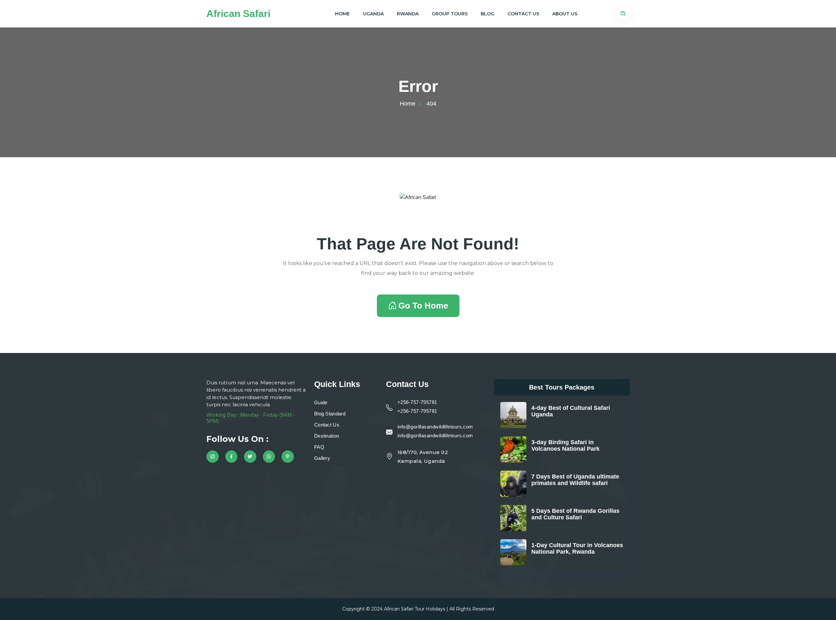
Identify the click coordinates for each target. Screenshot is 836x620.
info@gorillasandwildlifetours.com (435, 426)
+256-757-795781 (417, 402)
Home (342, 14)
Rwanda (408, 14)
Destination (326, 436)
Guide (321, 402)
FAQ (319, 447)
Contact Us (523, 14)
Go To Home (423, 305)
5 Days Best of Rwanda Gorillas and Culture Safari (575, 514)
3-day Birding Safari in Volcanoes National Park (565, 445)
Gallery (322, 458)
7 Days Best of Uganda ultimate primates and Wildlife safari (575, 479)
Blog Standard (330, 413)
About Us (564, 14)
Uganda (373, 14)
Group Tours (450, 14)
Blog (487, 14)
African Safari (238, 13)
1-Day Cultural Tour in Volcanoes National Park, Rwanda (577, 548)
